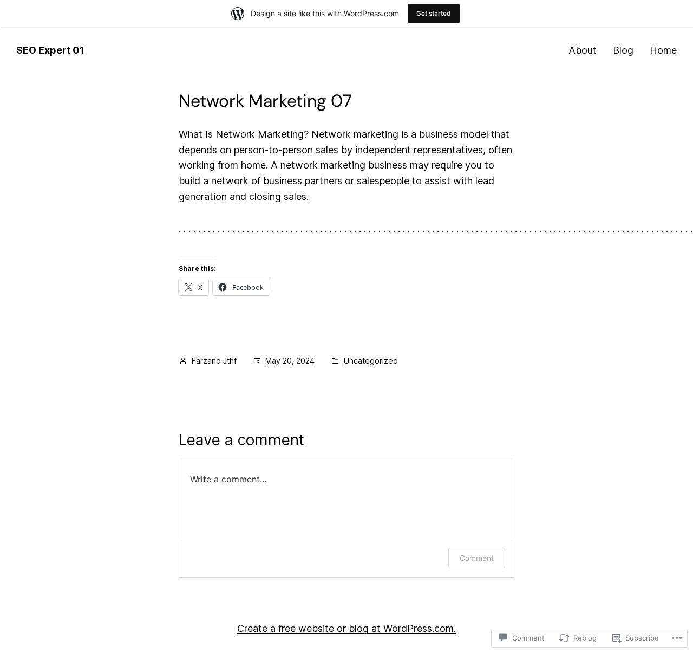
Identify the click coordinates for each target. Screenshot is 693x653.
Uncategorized (371, 360)
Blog (623, 50)
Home (663, 50)
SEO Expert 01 (50, 50)
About (582, 50)
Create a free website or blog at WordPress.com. (346, 628)
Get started (433, 13)
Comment (477, 558)
